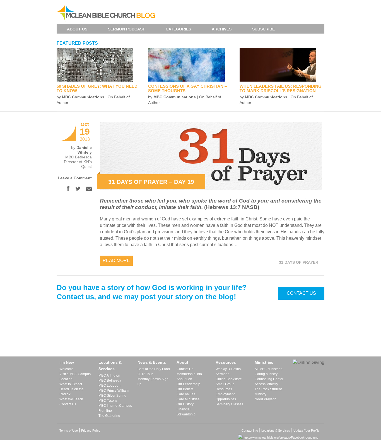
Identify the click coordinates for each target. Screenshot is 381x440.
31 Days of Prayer (298, 262)
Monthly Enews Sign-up (154, 381)
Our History (185, 404)
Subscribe (263, 29)
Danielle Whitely (84, 149)
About (182, 362)
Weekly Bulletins (228, 369)
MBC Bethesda (109, 380)
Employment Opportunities (226, 396)
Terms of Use (68, 430)
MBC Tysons (107, 401)
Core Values (186, 394)
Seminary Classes (229, 404)
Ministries (264, 362)
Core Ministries (188, 399)
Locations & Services (110, 365)
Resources (226, 362)
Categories (178, 29)
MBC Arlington (109, 375)
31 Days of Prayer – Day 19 (151, 182)
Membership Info (189, 374)
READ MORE (116, 260)
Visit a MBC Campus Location (75, 376)
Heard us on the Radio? (71, 391)
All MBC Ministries (268, 369)
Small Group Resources (225, 386)
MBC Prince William (113, 391)
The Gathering (109, 416)
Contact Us (301, 293)
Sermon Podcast (126, 29)
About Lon (184, 379)
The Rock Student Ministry (268, 391)
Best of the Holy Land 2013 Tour (154, 371)
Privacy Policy (90, 430)
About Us (77, 29)
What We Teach (71, 399)
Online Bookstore (229, 379)
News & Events (152, 362)
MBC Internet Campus (115, 406)
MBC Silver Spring (112, 396)
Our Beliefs (185, 389)
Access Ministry (266, 384)
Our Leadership (188, 384)
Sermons (222, 374)
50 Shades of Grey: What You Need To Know (97, 88)
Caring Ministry (266, 374)
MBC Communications (83, 97)
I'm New (66, 362)
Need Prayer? (265, 399)
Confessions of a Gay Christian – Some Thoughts (187, 88)
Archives (222, 29)
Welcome (66, 369)
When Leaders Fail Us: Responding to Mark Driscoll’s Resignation (281, 88)
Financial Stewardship (186, 411)
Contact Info (250, 430)
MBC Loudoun (109, 385)
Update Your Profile (306, 430)
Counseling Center (269, 379)
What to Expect (70, 384)
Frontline (105, 411)
